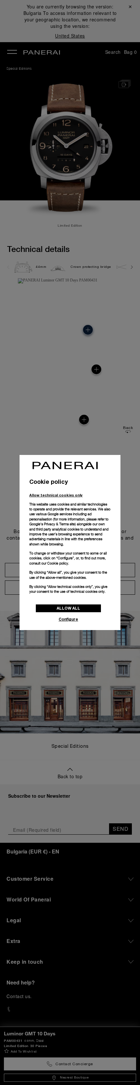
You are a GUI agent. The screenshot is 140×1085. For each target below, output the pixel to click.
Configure (68, 619)
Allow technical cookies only (56, 495)
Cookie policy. (58, 563)
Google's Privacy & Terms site (52, 524)
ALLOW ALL (68, 608)
